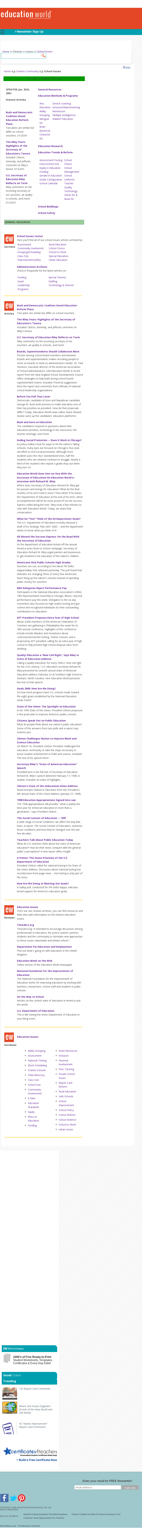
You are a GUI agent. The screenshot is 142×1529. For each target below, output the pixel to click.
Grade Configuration (50, 179)
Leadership (23, 285)
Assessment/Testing (50, 160)
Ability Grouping (36, 1050)
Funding (43, 171)
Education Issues (27, 907)
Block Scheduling (37, 1065)
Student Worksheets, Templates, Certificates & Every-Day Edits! (33, 1360)
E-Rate (31, 1098)
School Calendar (48, 183)
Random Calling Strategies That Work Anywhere (46, 1514)
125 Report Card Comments (35, 1388)
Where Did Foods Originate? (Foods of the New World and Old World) (35, 1409)
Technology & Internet (61, 285)
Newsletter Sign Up (30, 31)
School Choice (57, 248)
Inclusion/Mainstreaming (66, 107)
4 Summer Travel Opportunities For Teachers (44, 1518)
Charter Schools (37, 1070)
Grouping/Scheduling (29, 252)
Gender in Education (50, 175)
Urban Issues (66, 1129)
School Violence (67, 1119)
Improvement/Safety (29, 260)
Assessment (24, 244)
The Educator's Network (29, 1526)
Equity (31, 1112)
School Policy (66, 1110)
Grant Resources (68, 1050)
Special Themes (57, 277)
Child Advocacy (36, 1075)
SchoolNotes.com (8, 1526)
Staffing (52, 281)
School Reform (67, 1114)
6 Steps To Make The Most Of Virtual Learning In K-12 (96, 1514)
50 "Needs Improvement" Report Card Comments (33, 1425)
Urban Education (58, 260)
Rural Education (57, 244)
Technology (70, 191)
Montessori (58, 111)
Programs (23, 289)
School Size (34, 1084)
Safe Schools (66, 1096)
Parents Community (27, 71)
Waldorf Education (62, 119)
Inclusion (64, 1055)
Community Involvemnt (30, 248)
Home (7, 71)
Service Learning (61, 103)
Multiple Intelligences (64, 115)
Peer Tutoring (66, 1069)
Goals (20, 281)
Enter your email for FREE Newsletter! (107, 1480)
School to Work (57, 252)
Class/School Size (49, 164)
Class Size (23, 256)
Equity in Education (50, 168)
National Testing (37, 1060)
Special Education (58, 256)
